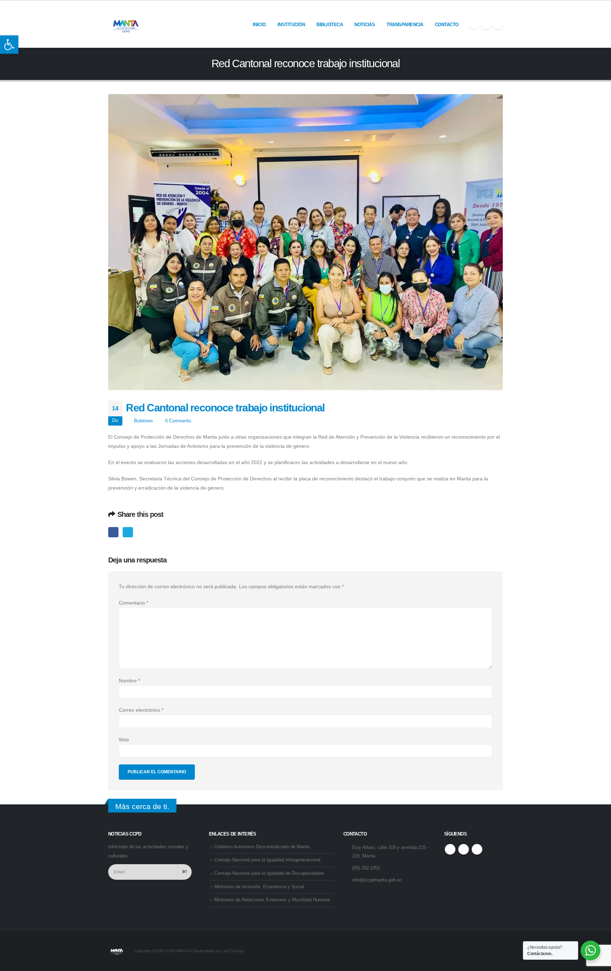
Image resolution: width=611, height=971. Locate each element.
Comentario (133, 603)
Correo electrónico (141, 710)
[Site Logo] (126, 24)
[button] (9, 44)
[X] (485, 25)
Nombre (129, 680)
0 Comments (178, 420)
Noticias (364, 24)
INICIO (259, 24)
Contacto (447, 24)
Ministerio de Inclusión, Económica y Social (259, 886)
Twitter (128, 532)
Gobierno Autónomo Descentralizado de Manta (261, 846)
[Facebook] (473, 25)
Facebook (113, 532)
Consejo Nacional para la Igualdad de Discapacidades (269, 873)
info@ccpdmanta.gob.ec (377, 880)
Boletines (143, 420)
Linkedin (477, 849)
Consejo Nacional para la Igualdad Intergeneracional (267, 859)
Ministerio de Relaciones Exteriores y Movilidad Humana (272, 899)
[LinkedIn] (497, 25)
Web (124, 739)
